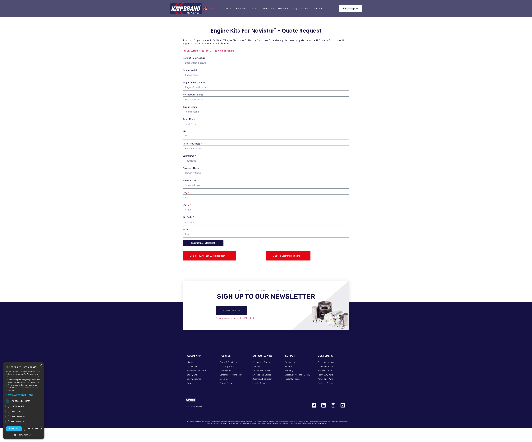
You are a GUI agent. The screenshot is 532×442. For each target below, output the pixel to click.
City (185, 192)
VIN (184, 131)
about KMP (194, 355)
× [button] (41, 365)
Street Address (191, 180)
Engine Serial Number (194, 82)
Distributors (284, 8)
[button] (350, 8)
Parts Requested (192, 143)
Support (318, 8)
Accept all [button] (14, 428)
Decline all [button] (32, 428)
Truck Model (189, 119)
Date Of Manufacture (194, 58)
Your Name (189, 156)
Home (229, 8)
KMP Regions (267, 8)
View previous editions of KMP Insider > (235, 318)
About (254, 8)
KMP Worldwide (262, 355)
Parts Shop (241, 8)
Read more (10, 390)
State (186, 205)
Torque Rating (190, 107)
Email (186, 229)
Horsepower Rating (193, 94)
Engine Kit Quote (302, 8)
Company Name (191, 168)
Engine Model (190, 70)
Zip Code (188, 217)
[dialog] (23, 400)
